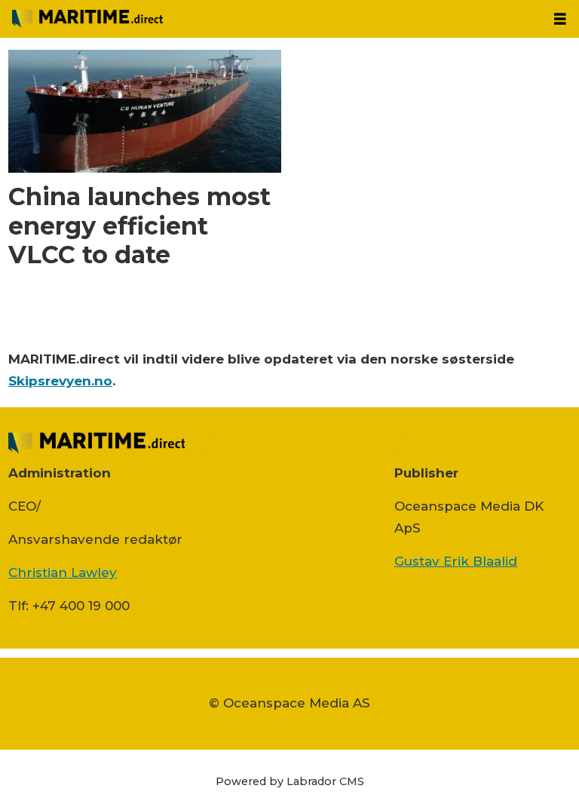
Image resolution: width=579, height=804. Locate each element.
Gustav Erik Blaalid (455, 561)
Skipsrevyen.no (60, 380)
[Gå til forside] (270, 19)
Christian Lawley (62, 572)
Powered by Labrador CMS (290, 781)
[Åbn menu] (560, 19)
